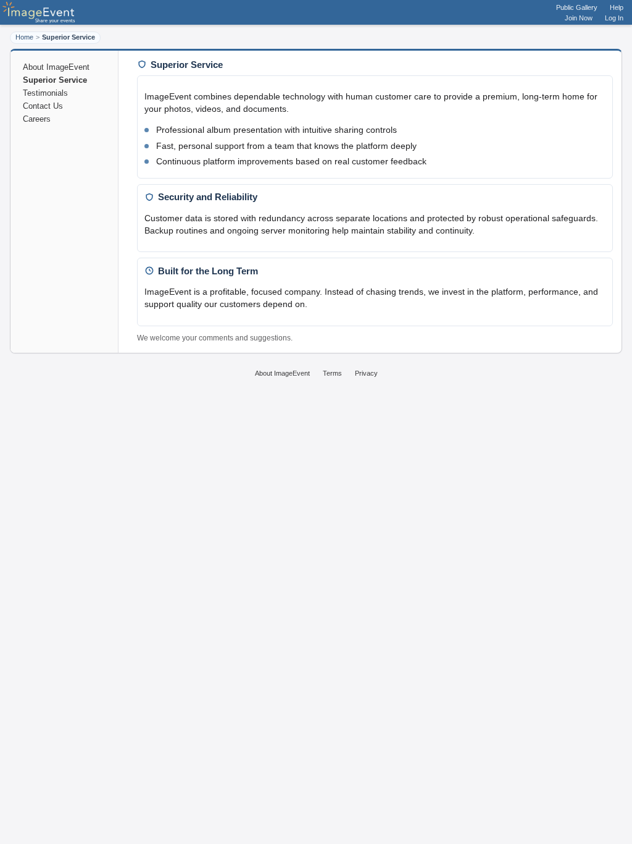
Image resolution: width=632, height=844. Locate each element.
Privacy (366, 373)
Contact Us (43, 106)
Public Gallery (576, 7)
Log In (614, 18)
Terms (332, 373)
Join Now (578, 18)
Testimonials (45, 93)
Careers (37, 119)
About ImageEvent (56, 67)
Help (616, 7)
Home (24, 37)
